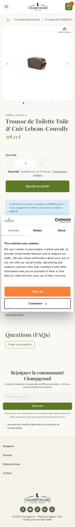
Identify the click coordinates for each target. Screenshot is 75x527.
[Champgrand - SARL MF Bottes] (38, 6)
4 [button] (35, 103)
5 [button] (39, 103)
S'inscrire (37, 406)
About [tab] (62, 230)
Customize (35, 303)
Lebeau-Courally (16, 115)
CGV (59, 516)
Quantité (11, 155)
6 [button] (43, 103)
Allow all (37, 291)
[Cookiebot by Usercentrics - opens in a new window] (55, 220)
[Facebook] (23, 509)
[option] (37, 63)
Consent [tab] (13, 230)
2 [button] (27, 103)
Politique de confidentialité (37, 519)
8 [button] (51, 103)
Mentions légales (47, 516)
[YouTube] (30, 509)
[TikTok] (52, 509)
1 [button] (23, 103)
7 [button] (47, 103)
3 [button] (31, 103)
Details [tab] (37, 230)
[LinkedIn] (45, 509)
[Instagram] (37, 509)
